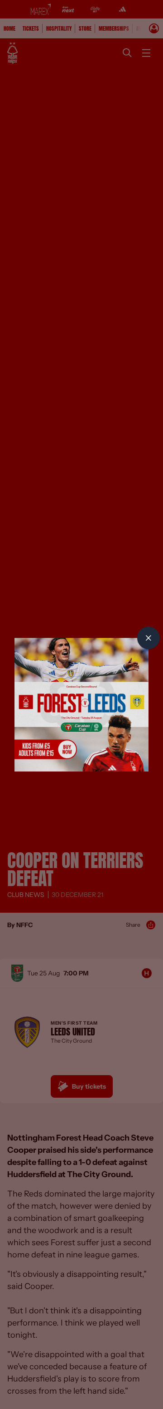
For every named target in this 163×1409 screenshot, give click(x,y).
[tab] (148, 638)
